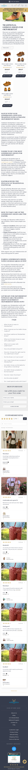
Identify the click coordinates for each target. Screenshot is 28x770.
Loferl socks (7, 284)
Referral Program (14, 720)
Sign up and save (13, 708)
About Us (14, 713)
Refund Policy (14, 734)
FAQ (14, 725)
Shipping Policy (14, 737)
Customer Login (14, 729)
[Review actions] (25, 451)
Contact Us (14, 722)
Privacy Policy (14, 732)
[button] (18, 419)
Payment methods (14, 743)
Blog (14, 715)
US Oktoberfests (14, 717)
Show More (5, 459)
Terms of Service (14, 739)
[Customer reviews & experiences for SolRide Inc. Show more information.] (14, 758)
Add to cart (7, 75)
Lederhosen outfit (6, 162)
